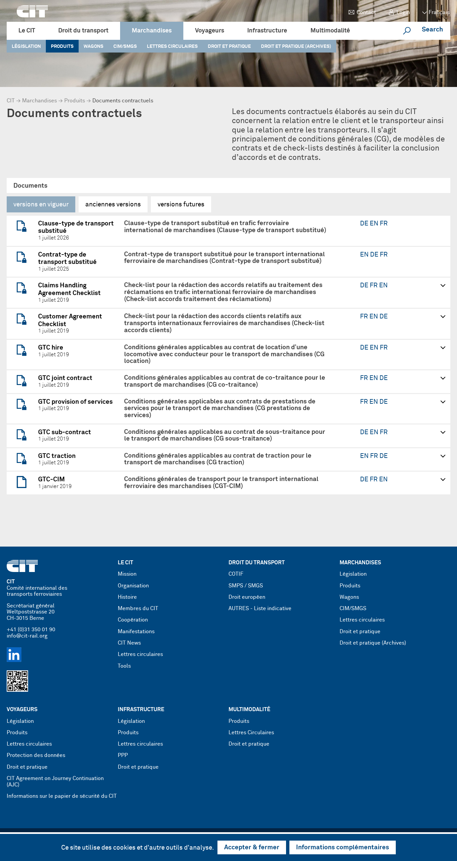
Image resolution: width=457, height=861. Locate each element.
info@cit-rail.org (27, 636)
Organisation (133, 585)
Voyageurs (209, 31)
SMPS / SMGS (246, 585)
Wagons (93, 46)
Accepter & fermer (251, 847)
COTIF (236, 574)
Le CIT (26, 31)
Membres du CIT (138, 608)
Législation (26, 46)
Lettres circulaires (172, 46)
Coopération (133, 620)
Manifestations (136, 631)
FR (384, 223)
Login (403, 12)
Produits (62, 46)
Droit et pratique (229, 46)
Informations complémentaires (342, 847)
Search (432, 29)
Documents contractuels (122, 100)
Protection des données (36, 755)
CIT (11, 100)
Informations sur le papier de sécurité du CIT (62, 796)
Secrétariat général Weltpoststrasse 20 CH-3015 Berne (31, 612)
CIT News (129, 643)
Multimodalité (330, 31)
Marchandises (152, 31)
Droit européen (247, 597)
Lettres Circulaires (251, 732)
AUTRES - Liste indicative (260, 608)
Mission (127, 574)
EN (375, 223)
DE (365, 223)
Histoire (127, 597)
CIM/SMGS (125, 46)
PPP (123, 755)
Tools (124, 666)
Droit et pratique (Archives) (296, 46)
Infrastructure (267, 31)
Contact (366, 12)
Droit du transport (83, 31)
